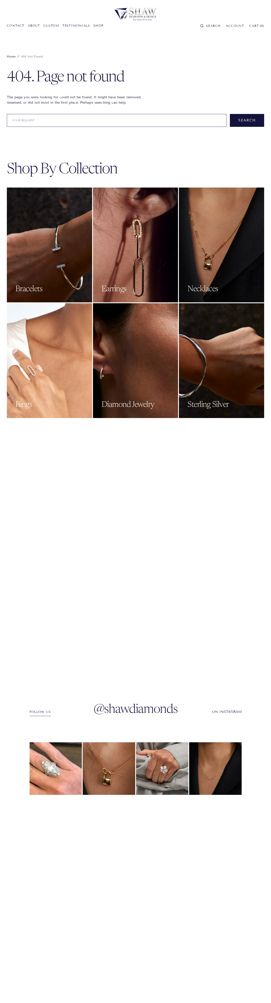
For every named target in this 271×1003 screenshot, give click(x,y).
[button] (210, 25)
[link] (56, 768)
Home (11, 56)
